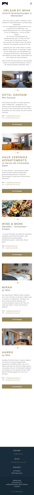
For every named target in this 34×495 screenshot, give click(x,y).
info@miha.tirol (18, 454)
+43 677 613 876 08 (11, 248)
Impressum (17, 480)
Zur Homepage (17, 124)
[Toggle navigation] (31, 3)
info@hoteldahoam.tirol (13, 116)
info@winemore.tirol (11, 246)
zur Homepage (17, 191)
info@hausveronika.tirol (13, 182)
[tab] (14, 90)
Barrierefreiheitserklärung (17, 484)
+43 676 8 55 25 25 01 (12, 118)
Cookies (17, 486)
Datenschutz (17, 482)
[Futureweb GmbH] (17, 491)
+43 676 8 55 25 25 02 (12, 184)
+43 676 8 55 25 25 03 (18, 462)
